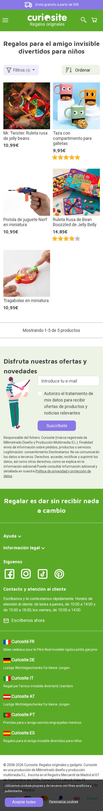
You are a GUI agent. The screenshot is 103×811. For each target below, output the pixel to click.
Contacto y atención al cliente (34, 589)
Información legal (21, 547)
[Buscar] (83, 20)
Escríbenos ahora (28, 620)
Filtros (21, 70)
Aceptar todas (24, 802)
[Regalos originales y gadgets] (47, 16)
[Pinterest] (59, 573)
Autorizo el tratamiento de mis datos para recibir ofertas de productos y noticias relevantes (68, 403)
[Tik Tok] (42, 573)
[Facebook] (9, 573)
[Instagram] (26, 573)
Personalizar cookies (63, 801)
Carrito (94, 20)
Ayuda (10, 536)
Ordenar (82, 70)
